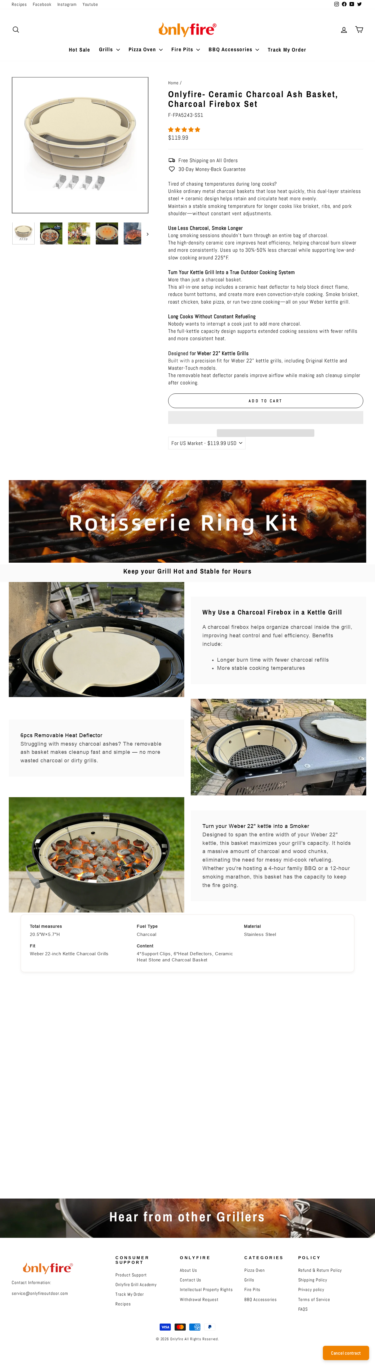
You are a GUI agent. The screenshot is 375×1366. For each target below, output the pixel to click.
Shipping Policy (313, 1280)
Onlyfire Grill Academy (136, 1285)
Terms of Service (314, 1299)
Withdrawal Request (199, 1299)
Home (173, 83)
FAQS (303, 1309)
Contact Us (190, 1280)
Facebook (42, 4)
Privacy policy (311, 1290)
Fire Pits (183, 49)
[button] (185, 129)
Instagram (67, 4)
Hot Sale (79, 49)
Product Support (131, 1275)
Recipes (19, 4)
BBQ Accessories (231, 49)
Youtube (90, 4)
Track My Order (287, 49)
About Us (188, 1270)
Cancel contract (346, 1353)
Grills (107, 49)
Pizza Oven (143, 49)
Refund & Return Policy (320, 1270)
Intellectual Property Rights (206, 1290)
